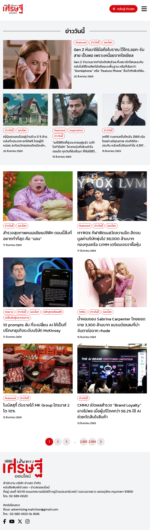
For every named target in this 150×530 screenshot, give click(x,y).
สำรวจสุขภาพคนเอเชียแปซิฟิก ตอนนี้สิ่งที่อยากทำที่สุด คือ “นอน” (37, 236)
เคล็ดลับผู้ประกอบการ (17, 318)
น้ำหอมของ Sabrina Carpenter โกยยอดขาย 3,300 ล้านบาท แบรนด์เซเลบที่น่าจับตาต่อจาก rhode (111, 325)
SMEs (82, 312)
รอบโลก (108, 42)
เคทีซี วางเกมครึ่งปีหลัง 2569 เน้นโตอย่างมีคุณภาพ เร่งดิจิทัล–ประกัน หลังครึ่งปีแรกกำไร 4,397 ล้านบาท (123, 143)
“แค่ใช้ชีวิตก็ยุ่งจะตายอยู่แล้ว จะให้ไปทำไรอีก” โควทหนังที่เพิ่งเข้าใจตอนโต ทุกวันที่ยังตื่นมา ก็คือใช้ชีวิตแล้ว (75, 149)
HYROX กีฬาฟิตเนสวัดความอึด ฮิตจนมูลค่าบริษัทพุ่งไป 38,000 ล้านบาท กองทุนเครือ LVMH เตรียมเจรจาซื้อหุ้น (109, 239)
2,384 (92, 441)
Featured (81, 42)
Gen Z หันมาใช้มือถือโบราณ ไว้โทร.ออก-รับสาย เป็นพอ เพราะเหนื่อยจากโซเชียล (109, 52)
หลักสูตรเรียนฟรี (52, 312)
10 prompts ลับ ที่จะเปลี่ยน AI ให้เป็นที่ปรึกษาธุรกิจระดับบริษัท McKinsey (34, 328)
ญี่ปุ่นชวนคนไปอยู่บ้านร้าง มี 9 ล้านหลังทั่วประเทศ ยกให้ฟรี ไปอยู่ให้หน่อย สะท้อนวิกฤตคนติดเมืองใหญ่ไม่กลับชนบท (25, 143)
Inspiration (76, 130)
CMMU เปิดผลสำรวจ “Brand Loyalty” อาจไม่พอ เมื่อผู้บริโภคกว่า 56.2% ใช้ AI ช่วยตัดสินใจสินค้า (109, 411)
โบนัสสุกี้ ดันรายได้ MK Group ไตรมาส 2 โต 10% (36, 408)
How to (9, 312)
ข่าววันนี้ (95, 42)
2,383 (83, 441)
